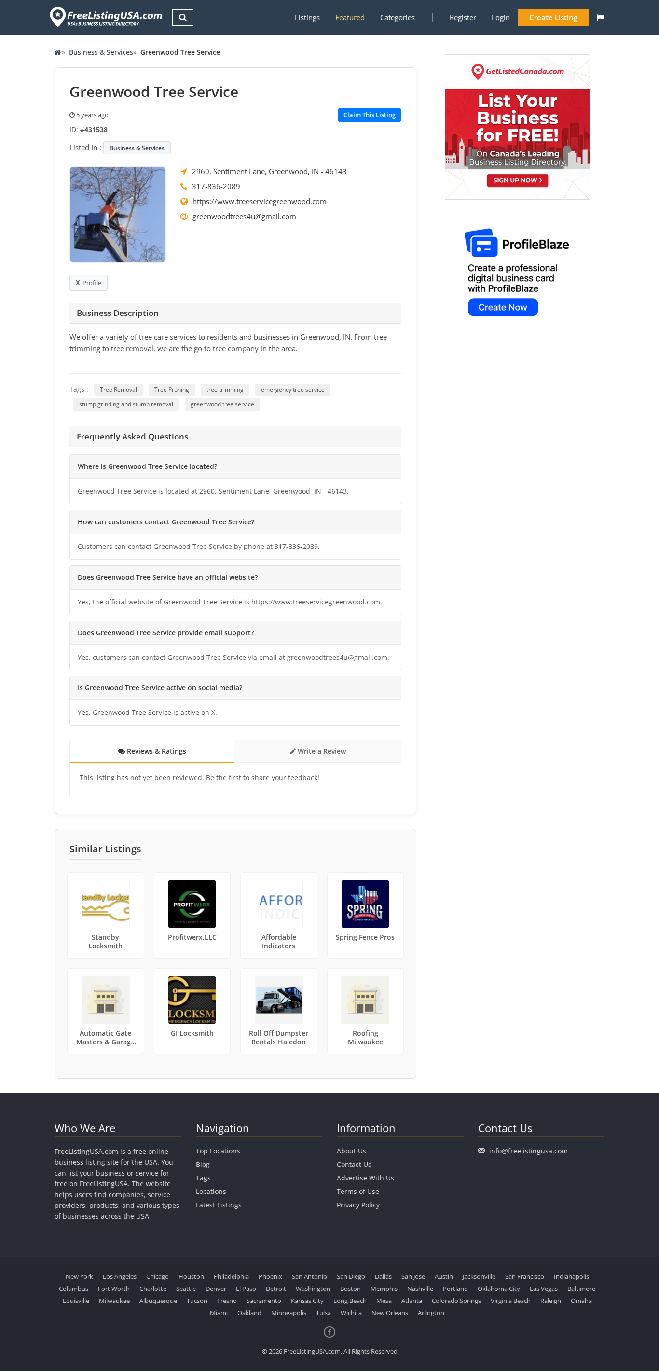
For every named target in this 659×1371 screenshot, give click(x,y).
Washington (313, 1288)
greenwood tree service (222, 404)
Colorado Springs (456, 1300)
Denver (216, 1288)
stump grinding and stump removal (126, 404)
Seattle (186, 1288)
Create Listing (553, 17)
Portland (455, 1288)
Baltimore (581, 1288)
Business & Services (101, 51)
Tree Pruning (171, 389)
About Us (351, 1150)
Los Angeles (120, 1276)
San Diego (351, 1276)
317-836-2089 (216, 186)
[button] (600, 17)
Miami (219, 1312)
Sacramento (264, 1300)
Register (463, 17)
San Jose (413, 1276)
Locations (211, 1191)
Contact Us (354, 1164)
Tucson (197, 1300)
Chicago (157, 1276)
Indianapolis (571, 1276)
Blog (203, 1164)
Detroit (276, 1288)
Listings (307, 17)
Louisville (76, 1300)
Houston (191, 1276)
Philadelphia (231, 1276)
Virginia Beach (511, 1300)
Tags (203, 1177)
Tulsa (323, 1312)
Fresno (227, 1300)
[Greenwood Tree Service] (117, 214)
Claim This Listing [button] (369, 114)
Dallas (383, 1276)
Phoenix (270, 1276)
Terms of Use (358, 1191)
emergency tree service (293, 389)
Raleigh (550, 1300)
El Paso (246, 1288)
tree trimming (225, 389)
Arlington (431, 1312)
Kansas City (307, 1300)
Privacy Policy (358, 1204)
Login (501, 17)
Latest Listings (219, 1204)
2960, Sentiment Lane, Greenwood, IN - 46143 (269, 171)
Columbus (73, 1288)
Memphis (384, 1288)
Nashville (420, 1288)
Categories (397, 17)
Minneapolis (288, 1312)
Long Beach (350, 1300)
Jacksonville (479, 1276)
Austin (444, 1276)
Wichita (351, 1312)
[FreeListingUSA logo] (105, 16)
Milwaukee (114, 1300)
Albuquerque (158, 1300)
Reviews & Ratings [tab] (155, 750)
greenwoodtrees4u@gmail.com (244, 216)
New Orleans (389, 1312)
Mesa (384, 1300)
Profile (91, 282)
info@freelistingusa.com (528, 1150)
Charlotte (152, 1288)
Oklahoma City (499, 1288)
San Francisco (524, 1276)
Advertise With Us (365, 1177)
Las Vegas (544, 1288)
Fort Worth (114, 1288)
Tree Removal (118, 389)
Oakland (249, 1312)
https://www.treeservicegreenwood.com (259, 201)
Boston (350, 1288)
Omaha (581, 1300)
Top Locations (218, 1150)
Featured (350, 17)
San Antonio (309, 1276)
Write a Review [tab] (321, 750)
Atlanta (411, 1300)
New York (79, 1276)
